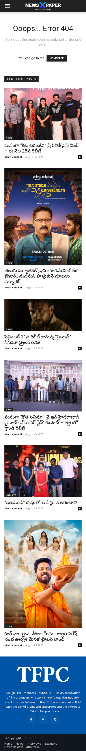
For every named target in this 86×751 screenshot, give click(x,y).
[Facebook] (31, 719)
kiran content (13, 156)
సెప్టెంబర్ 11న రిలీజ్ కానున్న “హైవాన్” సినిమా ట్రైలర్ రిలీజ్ (37, 339)
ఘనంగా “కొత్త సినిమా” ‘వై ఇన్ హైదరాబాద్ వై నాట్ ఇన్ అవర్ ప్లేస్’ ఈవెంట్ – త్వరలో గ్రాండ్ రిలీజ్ (41, 422)
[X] (54, 719)
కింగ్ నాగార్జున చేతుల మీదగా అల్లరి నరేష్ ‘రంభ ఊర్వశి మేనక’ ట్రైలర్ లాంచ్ (40, 636)
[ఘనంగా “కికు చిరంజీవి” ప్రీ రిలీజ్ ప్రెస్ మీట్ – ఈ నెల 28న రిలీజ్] (43, 114)
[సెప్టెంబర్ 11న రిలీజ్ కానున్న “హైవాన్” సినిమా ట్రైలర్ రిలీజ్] (43, 315)
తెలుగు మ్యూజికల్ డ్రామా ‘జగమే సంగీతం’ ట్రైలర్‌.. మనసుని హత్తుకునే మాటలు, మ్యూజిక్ (41, 276)
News (9, 137)
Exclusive (11, 494)
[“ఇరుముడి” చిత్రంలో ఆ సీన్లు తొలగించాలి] (43, 471)
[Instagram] (43, 719)
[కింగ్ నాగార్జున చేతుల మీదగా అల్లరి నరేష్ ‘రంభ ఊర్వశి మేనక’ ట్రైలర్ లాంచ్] (43, 574)
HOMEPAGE (57, 58)
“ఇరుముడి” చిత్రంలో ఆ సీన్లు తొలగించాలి (40, 502)
